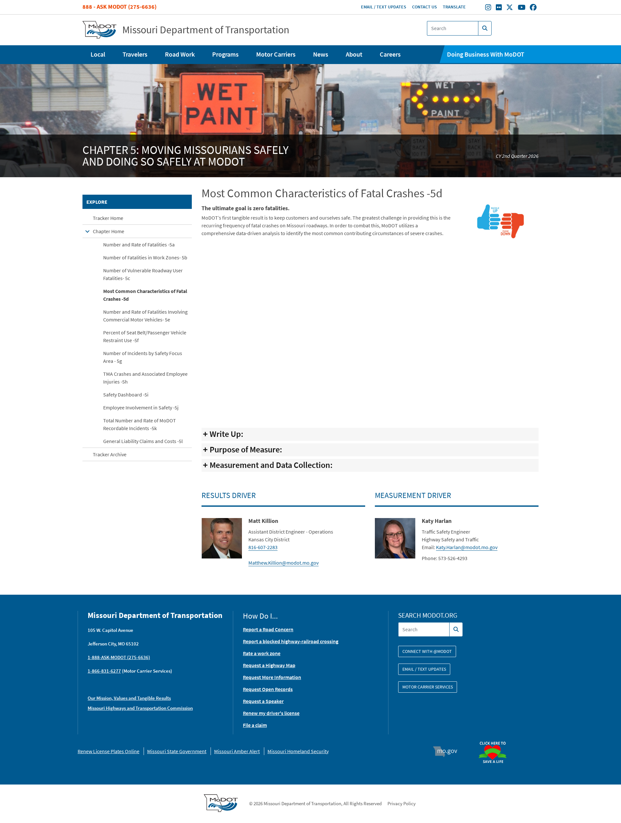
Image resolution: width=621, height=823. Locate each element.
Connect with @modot (427, 651)
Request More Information (272, 677)
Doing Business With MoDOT (485, 54)
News (320, 54)
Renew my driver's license (271, 713)
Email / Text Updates (383, 7)
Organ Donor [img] (495, 739)
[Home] (99, 30)
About (354, 54)
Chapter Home (108, 231)
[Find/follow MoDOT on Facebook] (533, 8)
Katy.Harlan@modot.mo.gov (466, 547)
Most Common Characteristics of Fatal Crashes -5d (145, 295)
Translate (454, 7)
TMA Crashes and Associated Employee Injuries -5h (145, 378)
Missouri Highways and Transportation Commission (140, 708)
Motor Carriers (276, 54)
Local (98, 54)
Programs (225, 54)
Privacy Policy (401, 803)
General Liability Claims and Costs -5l (143, 441)
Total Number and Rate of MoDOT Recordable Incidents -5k (139, 424)
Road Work (180, 54)
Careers (390, 54)
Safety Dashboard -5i (125, 394)
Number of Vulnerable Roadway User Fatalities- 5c (143, 274)
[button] (500, 220)
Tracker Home (108, 218)
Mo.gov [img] (448, 751)
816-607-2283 (263, 547)
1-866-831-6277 (104, 671)
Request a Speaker (263, 701)
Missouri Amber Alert (237, 751)
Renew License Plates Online (108, 751)
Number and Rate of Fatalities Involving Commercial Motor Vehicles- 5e (145, 316)
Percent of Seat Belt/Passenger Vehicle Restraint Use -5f (144, 336)
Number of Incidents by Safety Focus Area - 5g (142, 357)
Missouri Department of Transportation (205, 29)
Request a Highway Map (269, 665)
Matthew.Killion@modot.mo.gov (283, 562)
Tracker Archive (109, 454)
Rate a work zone (261, 653)
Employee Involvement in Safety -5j (141, 407)
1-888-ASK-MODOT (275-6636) (119, 657)
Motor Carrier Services (427, 687)
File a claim (255, 725)
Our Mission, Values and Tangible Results (129, 698)
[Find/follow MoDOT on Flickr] (499, 8)
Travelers (135, 54)
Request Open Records (268, 689)
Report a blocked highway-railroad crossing (290, 641)
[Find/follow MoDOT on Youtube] (522, 8)
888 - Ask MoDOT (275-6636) (119, 6)
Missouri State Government (176, 751)
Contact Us (424, 7)
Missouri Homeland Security (298, 751)
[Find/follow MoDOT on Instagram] (488, 8)
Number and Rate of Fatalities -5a (139, 244)
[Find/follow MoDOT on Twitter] (509, 8)
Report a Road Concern (268, 629)
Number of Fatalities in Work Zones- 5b (145, 257)
